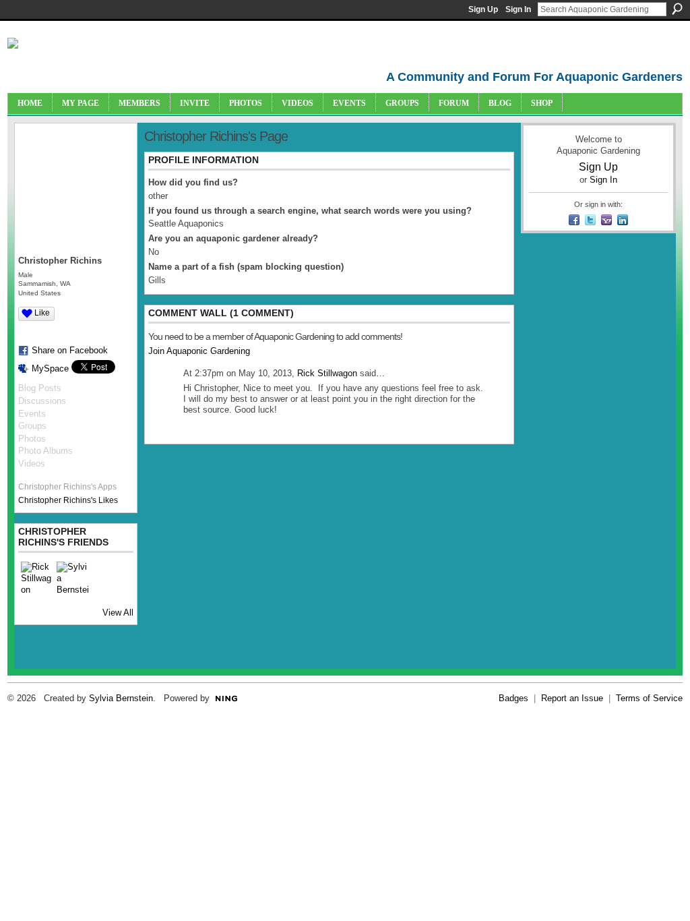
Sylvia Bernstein (121, 698)
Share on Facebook (70, 350)
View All (117, 612)
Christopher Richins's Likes (68, 500)
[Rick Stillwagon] (37, 578)
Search (677, 9)
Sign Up (483, 9)
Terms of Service (649, 698)
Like (42, 313)
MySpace (50, 368)
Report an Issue (572, 698)
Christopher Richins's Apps (67, 487)
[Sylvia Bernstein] (73, 578)
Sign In (518, 9)
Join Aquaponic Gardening (199, 351)
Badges (513, 698)
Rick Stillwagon (327, 373)
